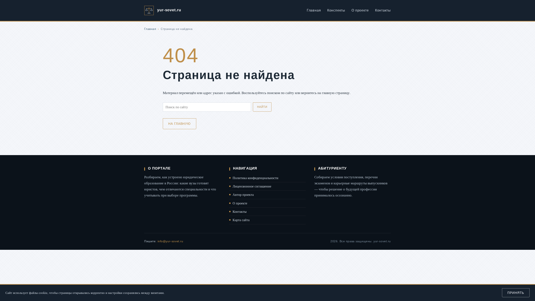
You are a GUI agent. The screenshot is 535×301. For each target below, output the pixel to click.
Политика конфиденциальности (255, 178)
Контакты (383, 10)
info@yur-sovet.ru (170, 241)
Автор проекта (243, 195)
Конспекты (336, 10)
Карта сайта (241, 220)
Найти (262, 106)
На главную (179, 123)
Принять (515, 293)
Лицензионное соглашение (252, 186)
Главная (314, 10)
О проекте (360, 10)
